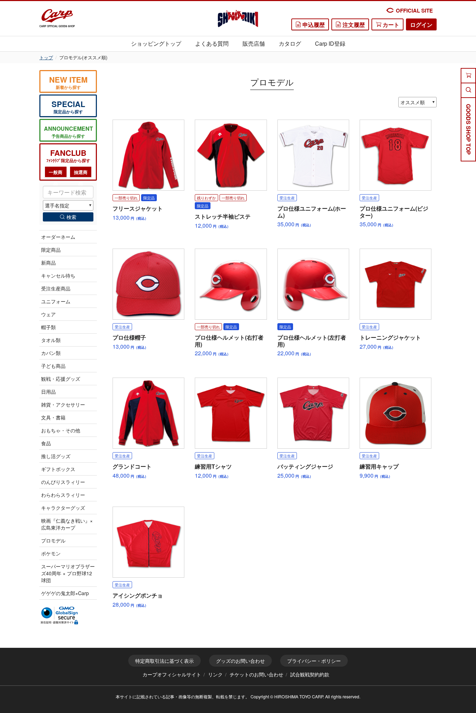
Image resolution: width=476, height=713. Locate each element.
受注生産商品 (55, 288)
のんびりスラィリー (63, 481)
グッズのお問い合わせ (240, 660)
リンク (215, 674)
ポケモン (51, 553)
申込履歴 (313, 25)
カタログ (290, 43)
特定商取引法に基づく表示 (164, 660)
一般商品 (55, 173)
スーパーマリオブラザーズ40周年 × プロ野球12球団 (68, 573)
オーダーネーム (58, 236)
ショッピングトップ (156, 43)
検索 (71, 216)
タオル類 (51, 339)
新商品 (48, 262)
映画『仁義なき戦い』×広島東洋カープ (67, 524)
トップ (46, 57)
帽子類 (48, 327)
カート (390, 25)
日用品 (48, 391)
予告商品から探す (68, 131)
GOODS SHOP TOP (469, 129)
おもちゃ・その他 (60, 430)
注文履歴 (353, 25)
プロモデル (53, 540)
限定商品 (51, 249)
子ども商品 (53, 365)
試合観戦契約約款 (309, 674)
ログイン (421, 25)
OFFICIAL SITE (414, 10)
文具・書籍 (53, 417)
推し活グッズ (55, 456)
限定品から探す (68, 106)
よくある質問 (212, 43)
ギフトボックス (58, 468)
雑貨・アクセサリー (63, 404)
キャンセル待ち (58, 275)
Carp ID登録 (330, 43)
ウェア (48, 314)
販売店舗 (254, 43)
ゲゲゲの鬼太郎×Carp (65, 593)
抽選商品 (80, 173)
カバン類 (51, 352)
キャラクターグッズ (63, 507)
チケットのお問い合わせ (256, 674)
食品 (46, 443)
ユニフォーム (55, 301)
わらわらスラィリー (63, 494)
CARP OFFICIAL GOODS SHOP (57, 26)
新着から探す (68, 82)
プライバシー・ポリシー (314, 660)
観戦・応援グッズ (60, 378)
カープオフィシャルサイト (172, 674)
